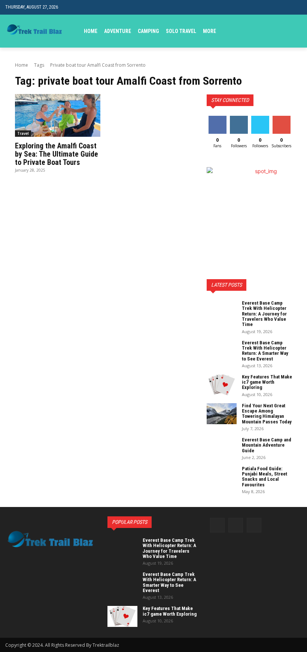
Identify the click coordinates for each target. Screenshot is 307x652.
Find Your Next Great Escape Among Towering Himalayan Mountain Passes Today (267, 414)
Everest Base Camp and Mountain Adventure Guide (266, 445)
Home (21, 65)
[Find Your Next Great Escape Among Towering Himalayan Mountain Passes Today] (222, 413)
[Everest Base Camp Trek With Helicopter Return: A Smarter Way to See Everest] (222, 350)
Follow (238, 118)
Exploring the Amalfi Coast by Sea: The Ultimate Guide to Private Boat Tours (56, 154)
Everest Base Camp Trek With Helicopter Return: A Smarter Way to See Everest (265, 351)
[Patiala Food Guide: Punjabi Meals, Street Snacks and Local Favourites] (222, 476)
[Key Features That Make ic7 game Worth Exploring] (222, 384)
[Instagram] (235, 525)
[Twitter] (254, 525)
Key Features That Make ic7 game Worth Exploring (267, 382)
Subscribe (282, 118)
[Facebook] (217, 525)
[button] (296, 31)
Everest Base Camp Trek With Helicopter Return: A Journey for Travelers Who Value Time (264, 313)
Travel (23, 133)
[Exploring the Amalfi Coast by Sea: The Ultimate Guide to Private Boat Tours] (57, 115)
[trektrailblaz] (34, 31)
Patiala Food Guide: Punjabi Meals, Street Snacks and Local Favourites (264, 477)
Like (217, 118)
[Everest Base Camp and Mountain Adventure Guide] (222, 447)
